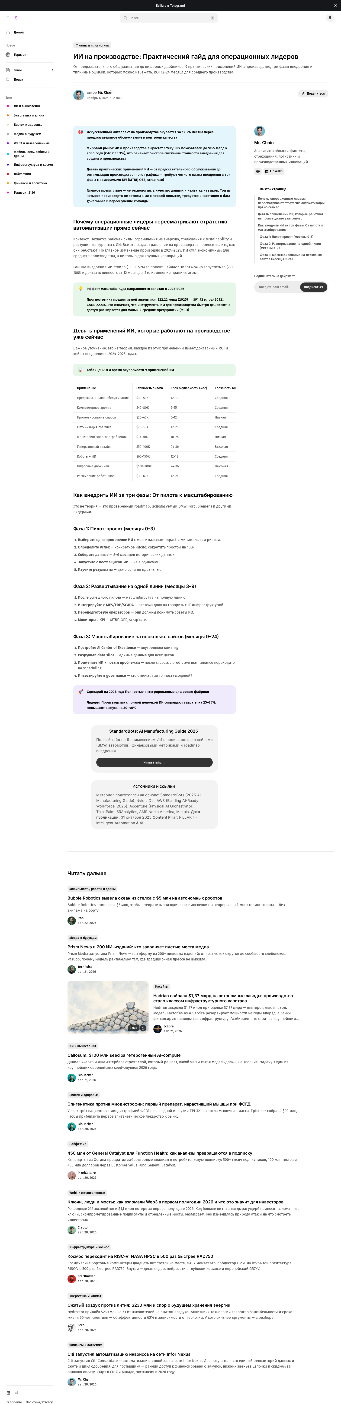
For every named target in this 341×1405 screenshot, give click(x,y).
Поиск (133, 18)
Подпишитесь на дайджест (274, 276)
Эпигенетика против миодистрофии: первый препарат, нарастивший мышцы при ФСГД (159, 1104)
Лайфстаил (77, 1144)
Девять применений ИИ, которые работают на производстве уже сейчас (290, 216)
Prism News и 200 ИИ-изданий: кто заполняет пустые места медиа (138, 946)
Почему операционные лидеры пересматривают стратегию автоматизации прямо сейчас (291, 203)
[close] (335, 5)
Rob (81, 918)
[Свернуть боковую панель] (8, 18)
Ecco (81, 1325)
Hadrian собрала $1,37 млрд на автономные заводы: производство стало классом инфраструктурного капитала (223, 998)
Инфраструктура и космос (89, 1247)
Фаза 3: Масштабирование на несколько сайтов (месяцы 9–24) (291, 257)
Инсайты (161, 987)
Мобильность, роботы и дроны (92, 889)
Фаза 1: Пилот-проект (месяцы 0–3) (286, 237)
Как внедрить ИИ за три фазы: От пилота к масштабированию (290, 227)
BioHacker (85, 1075)
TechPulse (85, 967)
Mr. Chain (105, 92)
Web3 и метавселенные (87, 1193)
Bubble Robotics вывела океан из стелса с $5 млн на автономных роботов (145, 898)
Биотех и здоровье (83, 1095)
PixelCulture (87, 1173)
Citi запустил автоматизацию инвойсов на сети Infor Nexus (129, 1354)
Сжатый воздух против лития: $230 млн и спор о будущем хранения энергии (149, 1305)
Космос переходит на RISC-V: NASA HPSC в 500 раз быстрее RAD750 (140, 1256)
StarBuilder (86, 1276)
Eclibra (169, 1026)
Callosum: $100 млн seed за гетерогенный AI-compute (124, 1055)
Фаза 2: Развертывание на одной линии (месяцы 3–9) (290, 246)
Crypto (82, 1227)
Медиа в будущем (83, 938)
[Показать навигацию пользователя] (330, 18)
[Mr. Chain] (78, 95)
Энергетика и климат (85, 1296)
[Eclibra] (16, 18)
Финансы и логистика (92, 45)
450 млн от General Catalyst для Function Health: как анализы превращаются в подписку (160, 1153)
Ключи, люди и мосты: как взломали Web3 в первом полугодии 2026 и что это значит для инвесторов (175, 1201)
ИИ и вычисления (82, 1046)
